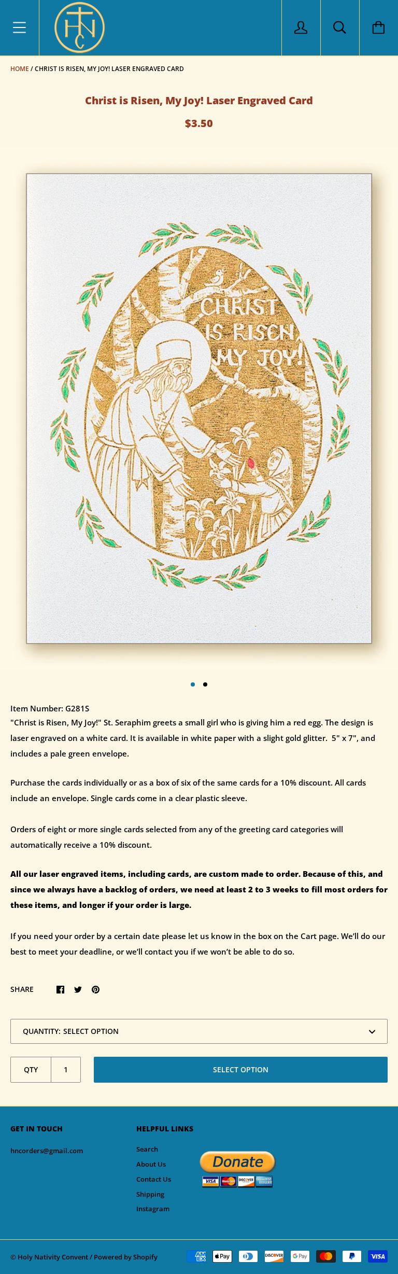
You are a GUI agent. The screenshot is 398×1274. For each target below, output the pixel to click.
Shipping (150, 1194)
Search (147, 1149)
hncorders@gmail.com (46, 1150)
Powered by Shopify (126, 1257)
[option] (199, 408)
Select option (240, 1069)
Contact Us (153, 1179)
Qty (31, 1069)
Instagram (152, 1208)
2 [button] (205, 684)
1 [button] (193, 684)
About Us (151, 1164)
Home (19, 68)
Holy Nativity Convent (53, 1257)
